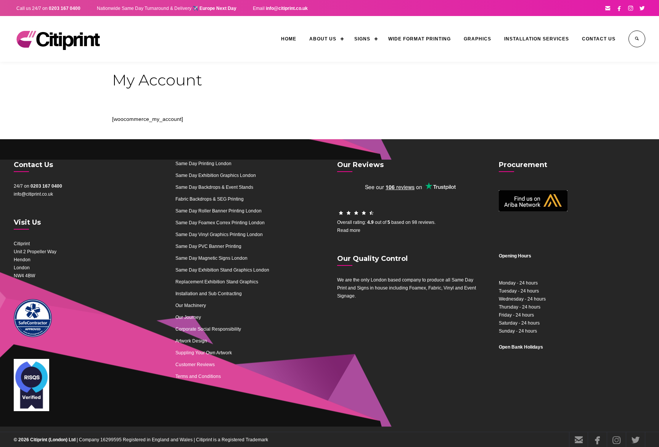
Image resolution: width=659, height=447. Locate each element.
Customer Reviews (195, 364)
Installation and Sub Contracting (208, 293)
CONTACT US (599, 39)
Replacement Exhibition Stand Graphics (216, 282)
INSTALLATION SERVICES (536, 39)
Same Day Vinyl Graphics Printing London (219, 234)
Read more (348, 230)
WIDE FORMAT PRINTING (419, 39)
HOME (288, 39)
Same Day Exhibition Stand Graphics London (222, 270)
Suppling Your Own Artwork (203, 352)
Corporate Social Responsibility (208, 329)
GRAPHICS (477, 39)
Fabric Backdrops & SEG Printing (209, 199)
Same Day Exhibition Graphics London (215, 175)
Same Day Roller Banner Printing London (218, 211)
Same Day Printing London (203, 163)
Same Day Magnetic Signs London (211, 258)
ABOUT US (322, 39)
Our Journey (188, 317)
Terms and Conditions (198, 376)
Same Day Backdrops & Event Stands (214, 187)
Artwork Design (191, 341)
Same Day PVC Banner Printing (208, 246)
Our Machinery (190, 305)
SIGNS (362, 39)
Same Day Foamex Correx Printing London (220, 222)
